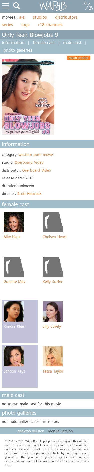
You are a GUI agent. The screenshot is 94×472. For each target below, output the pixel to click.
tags (25, 24)
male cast (72, 42)
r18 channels (50, 24)
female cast (44, 42)
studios (40, 17)
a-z (22, 17)
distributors (66, 17)
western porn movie (36, 154)
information (13, 42)
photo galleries (18, 50)
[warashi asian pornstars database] (53, 6)
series (7, 24)
